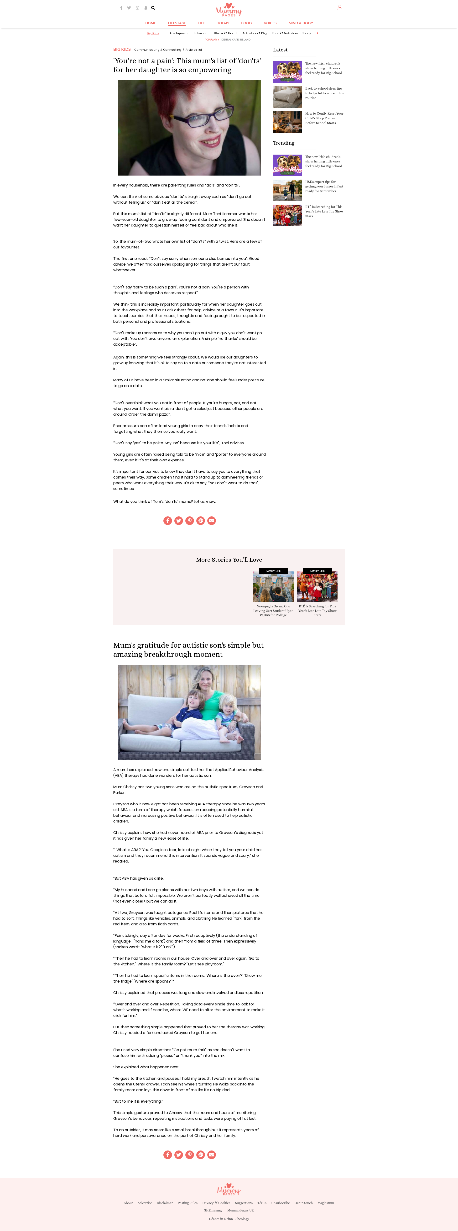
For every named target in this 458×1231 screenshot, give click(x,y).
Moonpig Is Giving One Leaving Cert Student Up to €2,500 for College (273, 610)
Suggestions (244, 1203)
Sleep (306, 33)
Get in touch (304, 1203)
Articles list (194, 50)
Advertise (145, 1203)
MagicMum (325, 1203)
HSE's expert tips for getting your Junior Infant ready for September (324, 186)
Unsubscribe (280, 1203)
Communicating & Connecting (157, 50)
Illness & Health (226, 33)
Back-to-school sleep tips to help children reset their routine (325, 93)
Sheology (242, 1219)
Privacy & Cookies (216, 1203)
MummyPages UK (240, 1210)
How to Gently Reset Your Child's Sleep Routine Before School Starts (324, 118)
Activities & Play (254, 33)
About (128, 1203)
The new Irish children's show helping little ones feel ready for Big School (323, 68)
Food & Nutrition (285, 33)
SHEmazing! (213, 1210)
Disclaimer (165, 1203)
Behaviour (201, 33)
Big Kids (153, 33)
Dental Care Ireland (235, 39)
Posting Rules (188, 1203)
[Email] (211, 520)
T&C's (261, 1203)
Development (178, 33)
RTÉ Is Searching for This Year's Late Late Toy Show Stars (324, 211)
